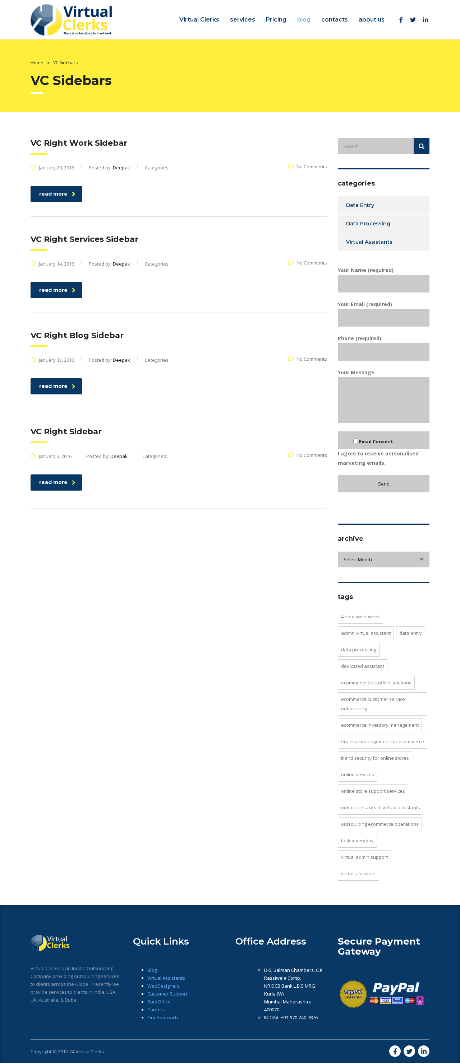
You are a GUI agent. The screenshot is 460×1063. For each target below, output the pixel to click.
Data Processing (368, 223)
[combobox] (383, 559)
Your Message (356, 372)
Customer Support (167, 994)
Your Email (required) (365, 304)
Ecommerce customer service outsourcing (373, 704)
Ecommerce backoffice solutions (376, 682)
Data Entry (360, 205)
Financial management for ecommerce (382, 741)
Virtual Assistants (369, 242)
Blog (152, 970)
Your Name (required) (366, 270)
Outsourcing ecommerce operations (380, 824)
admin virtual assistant (366, 633)
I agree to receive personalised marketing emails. (378, 452)
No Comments (311, 166)
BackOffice (159, 1001)
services (242, 19)
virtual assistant (358, 873)
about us (372, 19)
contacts (334, 19)
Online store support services (373, 791)
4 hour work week (360, 616)
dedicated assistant (362, 666)
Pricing (276, 19)
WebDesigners (163, 986)
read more (53, 194)
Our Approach (162, 1017)
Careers (156, 1009)
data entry (410, 633)
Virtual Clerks (199, 19)
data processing (358, 649)
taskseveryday (357, 840)
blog (303, 19)
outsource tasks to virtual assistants (380, 807)
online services (357, 774)
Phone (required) (359, 338)
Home (37, 63)
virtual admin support (364, 857)
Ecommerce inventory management (380, 725)
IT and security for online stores (375, 758)
